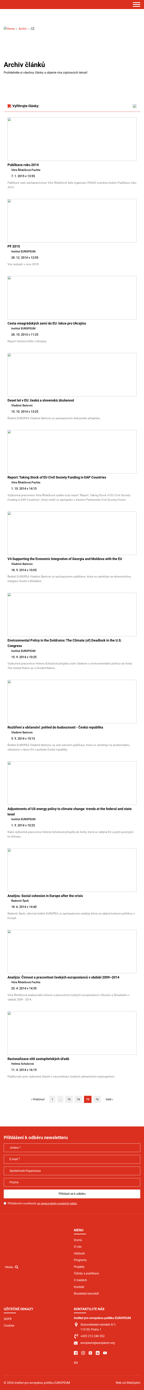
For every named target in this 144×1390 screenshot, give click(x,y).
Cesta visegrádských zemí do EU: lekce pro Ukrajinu (47, 323)
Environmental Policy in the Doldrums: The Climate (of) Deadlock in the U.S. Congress (65, 643)
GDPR (8, 1319)
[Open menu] (136, 4)
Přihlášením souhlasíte (42, 1203)
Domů (78, 1240)
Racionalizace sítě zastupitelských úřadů (38, 1059)
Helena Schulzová (22, 1063)
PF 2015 (14, 246)
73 (69, 1099)
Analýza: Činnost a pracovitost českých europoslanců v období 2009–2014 (63, 977)
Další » (109, 1099)
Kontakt (79, 1287)
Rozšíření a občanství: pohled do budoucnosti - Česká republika (55, 727)
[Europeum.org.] (9, 28)
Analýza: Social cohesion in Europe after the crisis (45, 896)
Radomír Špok (20, 900)
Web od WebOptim (128, 1383)
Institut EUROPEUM (23, 251)
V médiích (80, 1280)
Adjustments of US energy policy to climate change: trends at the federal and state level (70, 811)
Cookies (9, 1325)
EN (76, 1363)
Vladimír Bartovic (22, 405)
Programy (80, 1260)
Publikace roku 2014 (23, 165)
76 (97, 1099)
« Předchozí (37, 1099)
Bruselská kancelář (86, 1293)
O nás (78, 1246)
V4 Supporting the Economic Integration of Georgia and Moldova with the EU (65, 559)
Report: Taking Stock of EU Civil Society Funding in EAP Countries (57, 477)
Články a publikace (86, 1273)
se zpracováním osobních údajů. (57, 1203)
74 (78, 1099)
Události (79, 1253)
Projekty (79, 1267)
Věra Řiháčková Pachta (25, 170)
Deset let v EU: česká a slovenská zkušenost (41, 400)
